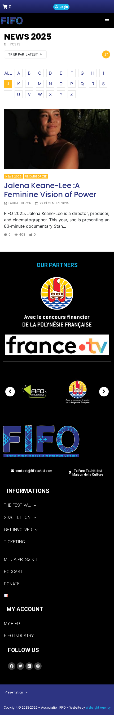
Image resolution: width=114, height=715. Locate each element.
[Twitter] (20, 666)
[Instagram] (38, 666)
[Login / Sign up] (61, 7)
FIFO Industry (19, 635)
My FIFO (12, 623)
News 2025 (13, 177)
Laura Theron (19, 203)
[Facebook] (11, 666)
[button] (106, 20)
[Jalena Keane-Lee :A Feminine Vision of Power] (57, 139)
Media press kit (21, 559)
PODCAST (13, 571)
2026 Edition (17, 517)
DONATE (12, 583)
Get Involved (18, 529)
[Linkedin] (29, 666)
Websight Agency (98, 707)
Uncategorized (36, 177)
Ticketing (14, 541)
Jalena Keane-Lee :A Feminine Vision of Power (50, 190)
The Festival (17, 505)
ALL (8, 73)
